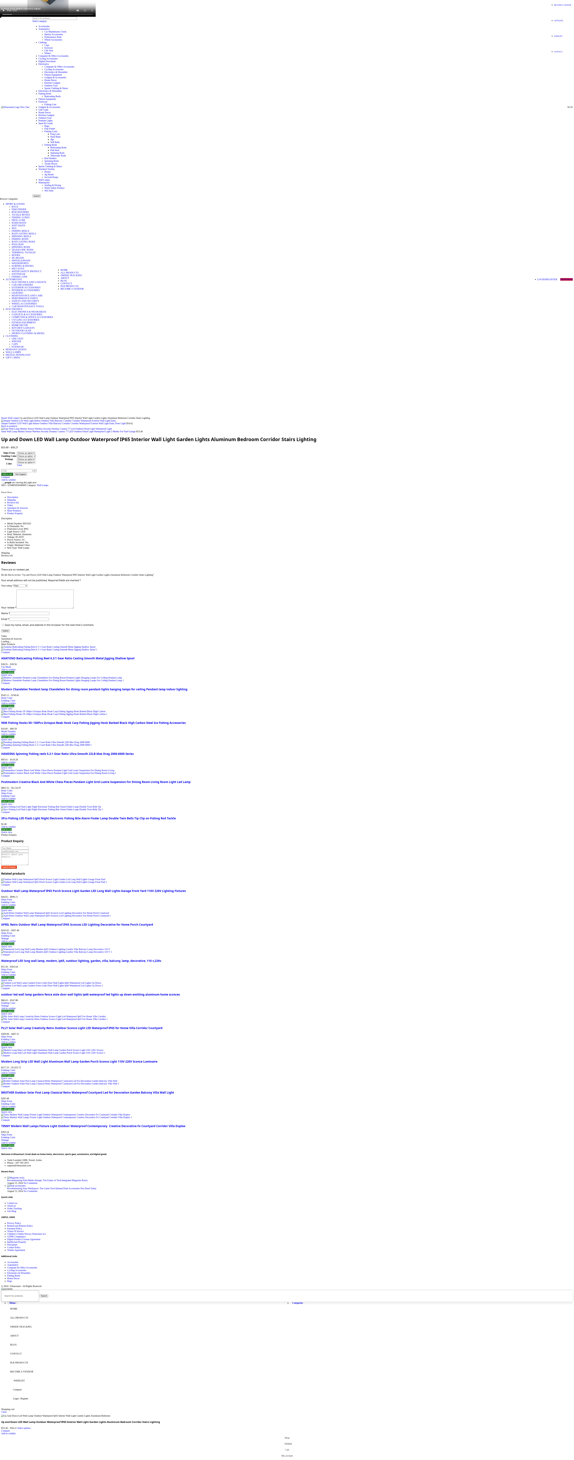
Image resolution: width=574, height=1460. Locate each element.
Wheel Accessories (53, 39)
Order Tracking (14, 1208)
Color (9, 463)
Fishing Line (50, 104)
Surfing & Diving (52, 185)
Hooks (47, 171)
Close (4, 1412)
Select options (23, 1428)
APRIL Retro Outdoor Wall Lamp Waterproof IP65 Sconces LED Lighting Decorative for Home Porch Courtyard (77, 924)
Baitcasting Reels (52, 96)
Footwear (42, 101)
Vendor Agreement (16, 1250)
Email (5, 619)
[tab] (290, 497)
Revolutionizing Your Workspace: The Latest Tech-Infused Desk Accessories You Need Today (51, 1188)
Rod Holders (50, 158)
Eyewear (48, 48)
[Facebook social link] (527, 9)
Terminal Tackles (46, 169)
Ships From (9, 453)
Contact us (12, 1203)
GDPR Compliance (16, 1236)
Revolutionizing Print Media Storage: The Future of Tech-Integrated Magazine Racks (47, 1180)
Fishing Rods (50, 145)
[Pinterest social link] (543, 9)
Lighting (17, 293)
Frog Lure (55, 134)
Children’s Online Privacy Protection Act (26, 1234)
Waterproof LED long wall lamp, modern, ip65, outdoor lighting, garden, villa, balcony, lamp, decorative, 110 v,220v (81, 961)
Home (4, 418)
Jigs (52, 139)
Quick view (6, 675)
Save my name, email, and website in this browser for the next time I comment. (49, 625)
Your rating (7, 585)
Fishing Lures (50, 131)
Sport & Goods (45, 123)
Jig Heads (49, 174)
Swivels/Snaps (51, 177)
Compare (17, 1389)
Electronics (43, 64)
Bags (46, 126)
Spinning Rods (57, 153)
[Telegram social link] (17, 489)
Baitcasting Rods (58, 147)
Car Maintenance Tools (55, 31)
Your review (8, 607)
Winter (47, 53)
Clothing (42, 42)
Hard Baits (55, 136)
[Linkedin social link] (14, 489)
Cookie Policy (14, 1247)
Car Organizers (22, 284)
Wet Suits (48, 190)
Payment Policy (14, 1228)
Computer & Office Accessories (53, 56)
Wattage (9, 459)
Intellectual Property (16, 1242)
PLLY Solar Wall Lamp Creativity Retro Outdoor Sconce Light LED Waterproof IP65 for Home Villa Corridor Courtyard (81, 1028)
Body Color (6, 698)
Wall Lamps (44, 180)
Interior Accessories (53, 34)
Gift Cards (43, 110)
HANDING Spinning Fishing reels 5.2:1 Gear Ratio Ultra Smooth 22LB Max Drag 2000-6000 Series (67, 754)
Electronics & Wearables (56, 72)
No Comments (30, 1183)
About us (11, 1205)
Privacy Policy (14, 1223)
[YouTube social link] (539, 9)
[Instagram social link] (535, 9)
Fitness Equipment (53, 74)
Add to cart (7, 474)
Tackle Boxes (50, 163)
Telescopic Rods (58, 155)
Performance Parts (53, 37)
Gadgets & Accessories (55, 77)
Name (5, 613)
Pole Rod (54, 150)
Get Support (20, 474)
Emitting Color (9, 456)
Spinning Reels (51, 161)
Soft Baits (55, 142)
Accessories (44, 26)
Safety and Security (25, 301)
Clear (19, 465)
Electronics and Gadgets (29, 282)
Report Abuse (6, 492)
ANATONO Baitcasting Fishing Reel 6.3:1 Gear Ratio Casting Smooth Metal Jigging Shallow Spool (68, 658)
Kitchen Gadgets (52, 83)
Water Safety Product (54, 188)
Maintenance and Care (27, 295)
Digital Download (46, 61)
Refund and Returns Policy (20, 1226)
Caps (46, 45)
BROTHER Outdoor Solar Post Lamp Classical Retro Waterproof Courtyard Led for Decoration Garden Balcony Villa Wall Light (87, 1092)
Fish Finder (49, 128)
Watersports (43, 182)
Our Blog (11, 1211)
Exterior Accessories (26, 287)
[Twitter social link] (531, 9)
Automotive (44, 29)
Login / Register (20, 1398)
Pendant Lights (45, 120)
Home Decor (50, 80)
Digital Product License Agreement (23, 1239)
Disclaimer (12, 1244)
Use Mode (6, 667)
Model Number (8, 731)
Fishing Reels (44, 93)
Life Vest (48, 50)
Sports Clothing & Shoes (56, 88)
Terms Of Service (15, 1231)
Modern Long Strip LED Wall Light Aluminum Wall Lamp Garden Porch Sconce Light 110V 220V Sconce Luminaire (79, 1061)
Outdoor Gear (51, 85)
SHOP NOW (566, 279)
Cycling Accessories (48, 58)
